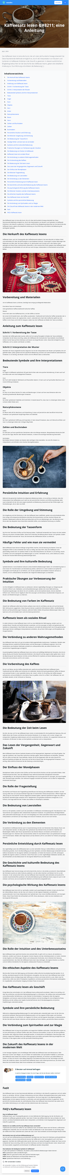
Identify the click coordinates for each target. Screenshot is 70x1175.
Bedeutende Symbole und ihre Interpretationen (22, 93)
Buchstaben (11, 130)
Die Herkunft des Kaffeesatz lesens (18, 77)
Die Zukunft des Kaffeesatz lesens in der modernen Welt (25, 206)
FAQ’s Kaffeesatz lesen (14, 212)
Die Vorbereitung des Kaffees (16, 160)
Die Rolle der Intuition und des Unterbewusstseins (23, 191)
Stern (9, 120)
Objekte (9, 105)
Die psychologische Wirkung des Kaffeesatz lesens (23, 188)
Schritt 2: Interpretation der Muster (18, 90)
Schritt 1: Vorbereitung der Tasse (18, 87)
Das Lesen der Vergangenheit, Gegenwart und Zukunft (25, 166)
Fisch (8, 102)
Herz (8, 108)
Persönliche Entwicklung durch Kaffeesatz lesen (22, 182)
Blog (10, 21)
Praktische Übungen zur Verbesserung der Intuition (24, 148)
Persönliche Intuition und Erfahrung (18, 133)
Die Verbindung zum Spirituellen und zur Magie (22, 203)
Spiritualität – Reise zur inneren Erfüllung (24, 21)
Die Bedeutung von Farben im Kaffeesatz (20, 151)
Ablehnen (27, 1171)
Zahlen (9, 126)
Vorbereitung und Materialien (16, 80)
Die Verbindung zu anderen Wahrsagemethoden (22, 157)
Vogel (9, 99)
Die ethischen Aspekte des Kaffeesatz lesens (21, 194)
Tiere (9, 96)
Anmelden (58, 2)
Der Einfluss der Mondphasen (16, 169)
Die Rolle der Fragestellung (16, 173)
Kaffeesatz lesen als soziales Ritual (18, 154)
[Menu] (65, 2)
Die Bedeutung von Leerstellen (17, 176)
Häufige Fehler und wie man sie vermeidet (20, 142)
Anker (9, 111)
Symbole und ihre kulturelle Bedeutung (19, 145)
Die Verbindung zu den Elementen (18, 179)
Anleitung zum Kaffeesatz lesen (17, 83)
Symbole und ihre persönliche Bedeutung (20, 200)
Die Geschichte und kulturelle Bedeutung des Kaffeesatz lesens (27, 185)
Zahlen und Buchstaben (15, 123)
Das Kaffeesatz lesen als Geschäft (18, 197)
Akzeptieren (35, 1171)
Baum (9, 117)
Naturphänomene (13, 114)
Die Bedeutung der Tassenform (17, 139)
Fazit (8, 209)
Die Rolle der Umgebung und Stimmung (20, 136)
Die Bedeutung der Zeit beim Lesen (18, 163)
